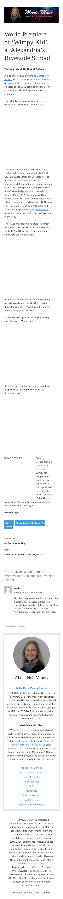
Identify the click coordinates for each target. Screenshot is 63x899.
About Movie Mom (31, 777)
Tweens (9, 523)
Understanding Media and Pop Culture (24, 525)
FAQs (31, 786)
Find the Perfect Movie (31, 772)
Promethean (41, 209)
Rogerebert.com (20, 744)
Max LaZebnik (43, 892)
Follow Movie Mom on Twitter (31, 688)
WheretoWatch (16, 748)
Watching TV (31, 800)
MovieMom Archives (31, 768)
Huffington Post (38, 744)
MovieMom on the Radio (31, 804)
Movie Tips (31, 791)
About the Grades (31, 795)
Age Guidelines (31, 781)
